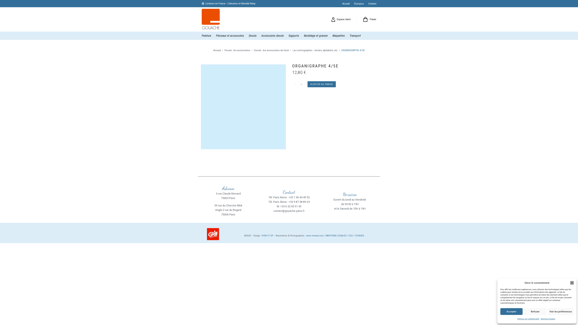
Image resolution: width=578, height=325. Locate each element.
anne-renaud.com (315, 235)
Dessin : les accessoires (237, 50)
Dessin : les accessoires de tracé (271, 50)
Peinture (206, 35)
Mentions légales (548, 319)
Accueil (217, 50)
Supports (294, 35)
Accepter (511, 311)
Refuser (535, 311)
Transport (355, 35)
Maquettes (339, 35)
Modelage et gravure (316, 35)
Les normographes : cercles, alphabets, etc (315, 50)
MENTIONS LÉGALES (336, 235)
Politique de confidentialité (528, 319)
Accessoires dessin (272, 35)
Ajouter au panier (321, 84)
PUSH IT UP (267, 235)
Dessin (252, 35)
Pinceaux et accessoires (230, 35)
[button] (571, 282)
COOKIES (359, 235)
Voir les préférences (561, 311)
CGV (350, 235)
